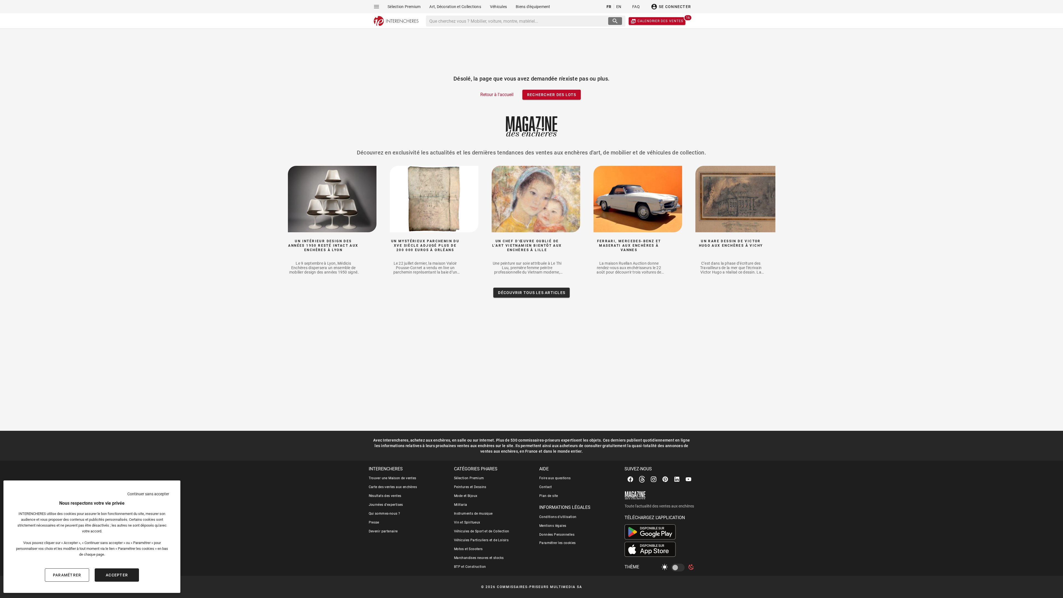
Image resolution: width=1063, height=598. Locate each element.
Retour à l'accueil (497, 94)
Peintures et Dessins (470, 487)
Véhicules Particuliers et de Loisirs (481, 540)
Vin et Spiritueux (467, 522)
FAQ (636, 6)
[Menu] (376, 6)
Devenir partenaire (383, 531)
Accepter (117, 575)
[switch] (679, 567)
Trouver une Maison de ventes (392, 478)
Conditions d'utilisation (558, 517)
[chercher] (615, 21)
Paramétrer (67, 575)
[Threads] (642, 479)
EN (618, 6)
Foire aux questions (555, 478)
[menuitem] (404, 6)
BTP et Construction (470, 567)
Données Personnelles (556, 535)
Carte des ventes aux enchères (393, 487)
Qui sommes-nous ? (384, 513)
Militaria (460, 505)
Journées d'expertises (386, 505)
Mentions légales (552, 526)
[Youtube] (688, 479)
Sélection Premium (469, 478)
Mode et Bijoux (466, 496)
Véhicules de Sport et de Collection (481, 531)
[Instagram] (654, 479)
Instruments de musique (473, 513)
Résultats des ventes (385, 496)
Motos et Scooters (468, 549)
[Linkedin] (677, 479)
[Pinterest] (665, 479)
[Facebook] (630, 479)
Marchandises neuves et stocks (479, 558)
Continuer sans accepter (148, 494)
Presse (374, 522)
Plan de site (548, 496)
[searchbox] (517, 21)
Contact (545, 487)
